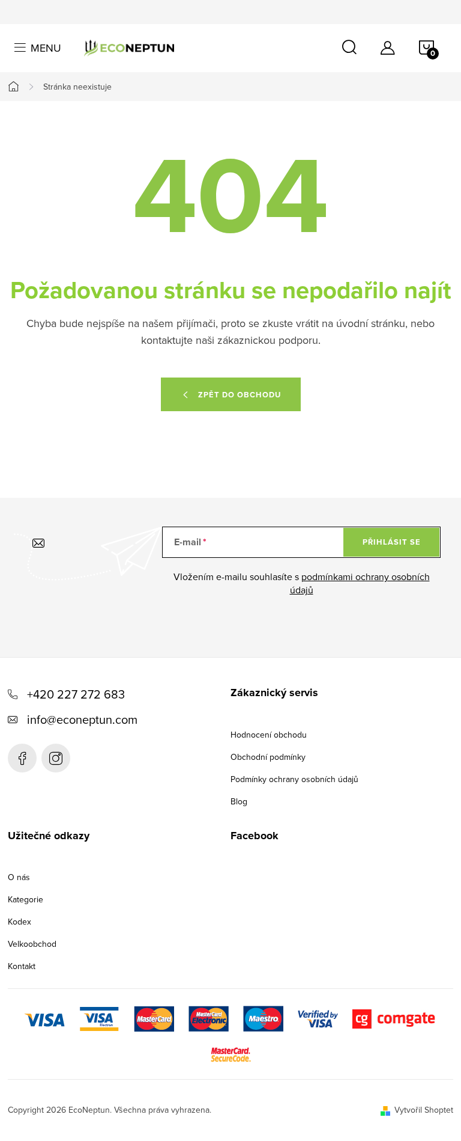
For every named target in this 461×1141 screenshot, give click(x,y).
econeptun (55, 758)
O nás (19, 877)
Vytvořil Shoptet (423, 1110)
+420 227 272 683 (76, 694)
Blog (238, 801)
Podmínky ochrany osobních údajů (294, 779)
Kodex (19, 921)
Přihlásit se (392, 542)
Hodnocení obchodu (268, 734)
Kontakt (21, 966)
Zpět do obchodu (239, 394)
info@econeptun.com (82, 719)
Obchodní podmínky (268, 756)
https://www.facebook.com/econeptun (22, 758)
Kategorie (25, 899)
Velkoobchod (32, 943)
